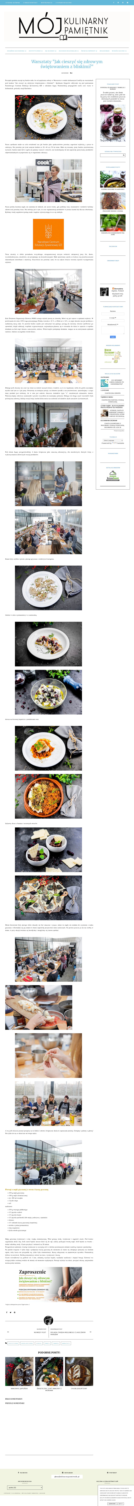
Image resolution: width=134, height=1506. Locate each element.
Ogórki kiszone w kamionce (112, 189)
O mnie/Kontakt (30, 2)
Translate (120, 443)
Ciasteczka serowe (113, 393)
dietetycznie (13, 1343)
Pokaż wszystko (119, 430)
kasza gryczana (27, 1343)
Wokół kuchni (118, 51)
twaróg (56, 1343)
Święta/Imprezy (88, 51)
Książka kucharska (16, 51)
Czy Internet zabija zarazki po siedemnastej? (117, 382)
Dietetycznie (35, 51)
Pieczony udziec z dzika (113, 211)
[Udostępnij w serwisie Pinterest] (14, 1312)
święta (47, 1343)
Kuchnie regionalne (68, 51)
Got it (121, 1503)
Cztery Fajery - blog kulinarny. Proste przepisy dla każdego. (113, 406)
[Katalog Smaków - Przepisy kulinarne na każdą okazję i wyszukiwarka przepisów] (112, 480)
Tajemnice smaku (107, 397)
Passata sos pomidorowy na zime (112, 233)
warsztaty (66, 1343)
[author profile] (49, 1320)
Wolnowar (105, 51)
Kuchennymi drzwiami (109, 420)
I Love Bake (105, 390)
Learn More (112, 1503)
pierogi (38, 1343)
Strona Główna (13, 2)
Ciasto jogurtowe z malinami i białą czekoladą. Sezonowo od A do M (112, 425)
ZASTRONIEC (105, 377)
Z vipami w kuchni (64, 2)
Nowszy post (40, 1332)
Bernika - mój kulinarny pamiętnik (27, 1493)
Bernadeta (118, 289)
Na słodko (50, 51)
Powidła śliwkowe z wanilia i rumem (112, 88)
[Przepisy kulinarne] (112, 363)
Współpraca (46, 2)
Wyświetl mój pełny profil (117, 295)
